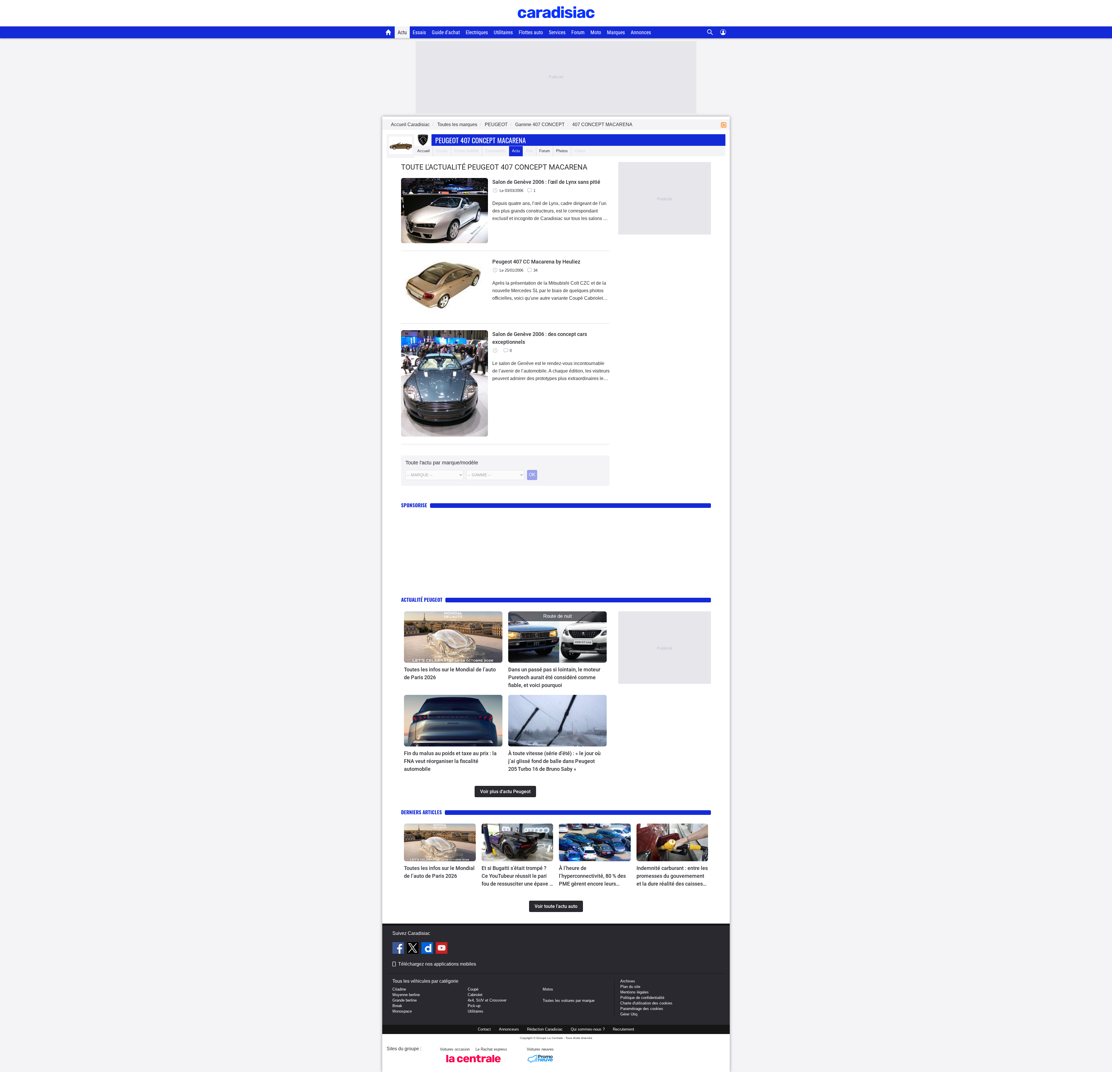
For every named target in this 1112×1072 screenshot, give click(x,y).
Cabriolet (475, 995)
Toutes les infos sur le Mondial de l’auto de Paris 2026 (450, 673)
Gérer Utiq (628, 1014)
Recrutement (623, 1029)
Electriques (477, 32)
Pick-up (474, 1006)
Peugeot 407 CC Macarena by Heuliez (536, 262)
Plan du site (630, 986)
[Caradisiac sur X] (413, 948)
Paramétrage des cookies (641, 1008)
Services (557, 32)
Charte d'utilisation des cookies (646, 1003)
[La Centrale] (473, 1064)
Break (397, 1006)
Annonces (641, 32)
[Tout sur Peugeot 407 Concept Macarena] (400, 152)
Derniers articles (421, 812)
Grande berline (404, 1000)
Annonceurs (509, 1029)
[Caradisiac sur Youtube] (441, 948)
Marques (616, 32)
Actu (402, 32)
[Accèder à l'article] (453, 637)
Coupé (473, 989)
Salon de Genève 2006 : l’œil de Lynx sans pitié (546, 182)
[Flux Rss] (725, 124)
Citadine (399, 989)
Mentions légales (634, 992)
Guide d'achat (446, 32)
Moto (595, 32)
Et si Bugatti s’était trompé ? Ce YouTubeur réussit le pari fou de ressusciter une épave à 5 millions (517, 876)
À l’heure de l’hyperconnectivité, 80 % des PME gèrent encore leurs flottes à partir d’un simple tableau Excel (592, 876)
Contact (484, 1029)
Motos (548, 989)
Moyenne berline (406, 995)
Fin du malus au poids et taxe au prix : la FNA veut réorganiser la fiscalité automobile (450, 761)
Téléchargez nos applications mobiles (437, 964)
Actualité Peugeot (421, 599)
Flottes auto (531, 32)
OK (532, 474)
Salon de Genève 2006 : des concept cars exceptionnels (539, 338)
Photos (562, 151)
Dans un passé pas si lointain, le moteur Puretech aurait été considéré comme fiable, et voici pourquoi (554, 677)
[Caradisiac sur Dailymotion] (427, 948)
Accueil (423, 151)
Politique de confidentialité (642, 997)
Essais (419, 32)
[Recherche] (710, 32)
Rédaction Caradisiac (545, 1029)
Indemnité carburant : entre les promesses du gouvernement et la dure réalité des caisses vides (672, 876)
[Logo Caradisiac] (556, 23)
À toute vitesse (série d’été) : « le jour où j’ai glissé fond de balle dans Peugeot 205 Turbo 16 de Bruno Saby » (554, 761)
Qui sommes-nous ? (588, 1029)
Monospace (402, 1011)
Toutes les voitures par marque (569, 1000)
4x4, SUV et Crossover (487, 1000)
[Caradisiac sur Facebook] (398, 948)
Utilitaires (503, 32)
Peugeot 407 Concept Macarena (480, 140)
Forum (578, 32)
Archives (627, 981)
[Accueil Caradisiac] (388, 32)
